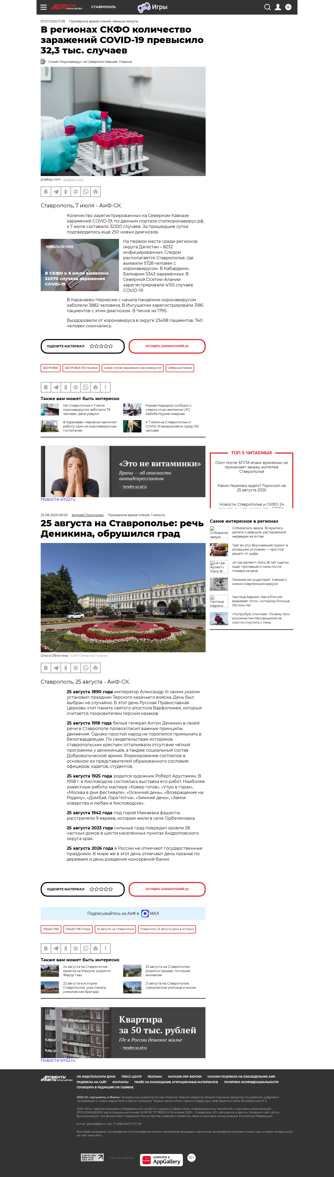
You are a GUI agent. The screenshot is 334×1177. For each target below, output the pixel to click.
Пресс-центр (132, 1076)
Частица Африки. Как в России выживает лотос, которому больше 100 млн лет (261, 601)
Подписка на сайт (91, 1082)
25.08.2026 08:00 (54, 515)
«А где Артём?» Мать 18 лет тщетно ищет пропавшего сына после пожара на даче (260, 566)
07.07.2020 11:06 (53, 21)
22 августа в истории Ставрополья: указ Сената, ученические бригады (84, 987)
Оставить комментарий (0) (167, 346)
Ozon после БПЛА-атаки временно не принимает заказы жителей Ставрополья (251, 467)
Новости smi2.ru (58, 499)
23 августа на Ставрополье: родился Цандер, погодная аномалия (168, 971)
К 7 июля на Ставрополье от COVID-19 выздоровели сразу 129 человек (172, 426)
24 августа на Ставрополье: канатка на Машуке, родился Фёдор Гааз (86, 971)
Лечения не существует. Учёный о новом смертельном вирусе (259, 582)
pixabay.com (73, 179)
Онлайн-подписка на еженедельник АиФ (241, 1076)
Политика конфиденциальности (251, 1082)
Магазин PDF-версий (184, 1076)
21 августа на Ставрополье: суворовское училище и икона (171, 985)
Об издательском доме (96, 1076)
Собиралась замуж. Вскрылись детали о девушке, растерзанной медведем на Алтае (259, 532)
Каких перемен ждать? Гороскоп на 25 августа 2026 (252, 488)
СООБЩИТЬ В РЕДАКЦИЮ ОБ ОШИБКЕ (105, 1087)
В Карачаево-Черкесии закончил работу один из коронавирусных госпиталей (90, 426)
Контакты (120, 1082)
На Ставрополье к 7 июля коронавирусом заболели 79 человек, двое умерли (86, 409)
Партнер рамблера (121, 1157)
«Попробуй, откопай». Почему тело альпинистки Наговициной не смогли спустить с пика (261, 618)
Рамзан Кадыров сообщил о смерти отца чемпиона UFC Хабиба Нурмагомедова (169, 409)
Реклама (155, 1076)
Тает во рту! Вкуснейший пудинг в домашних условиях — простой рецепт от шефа (260, 549)
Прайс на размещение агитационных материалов (176, 1082)
